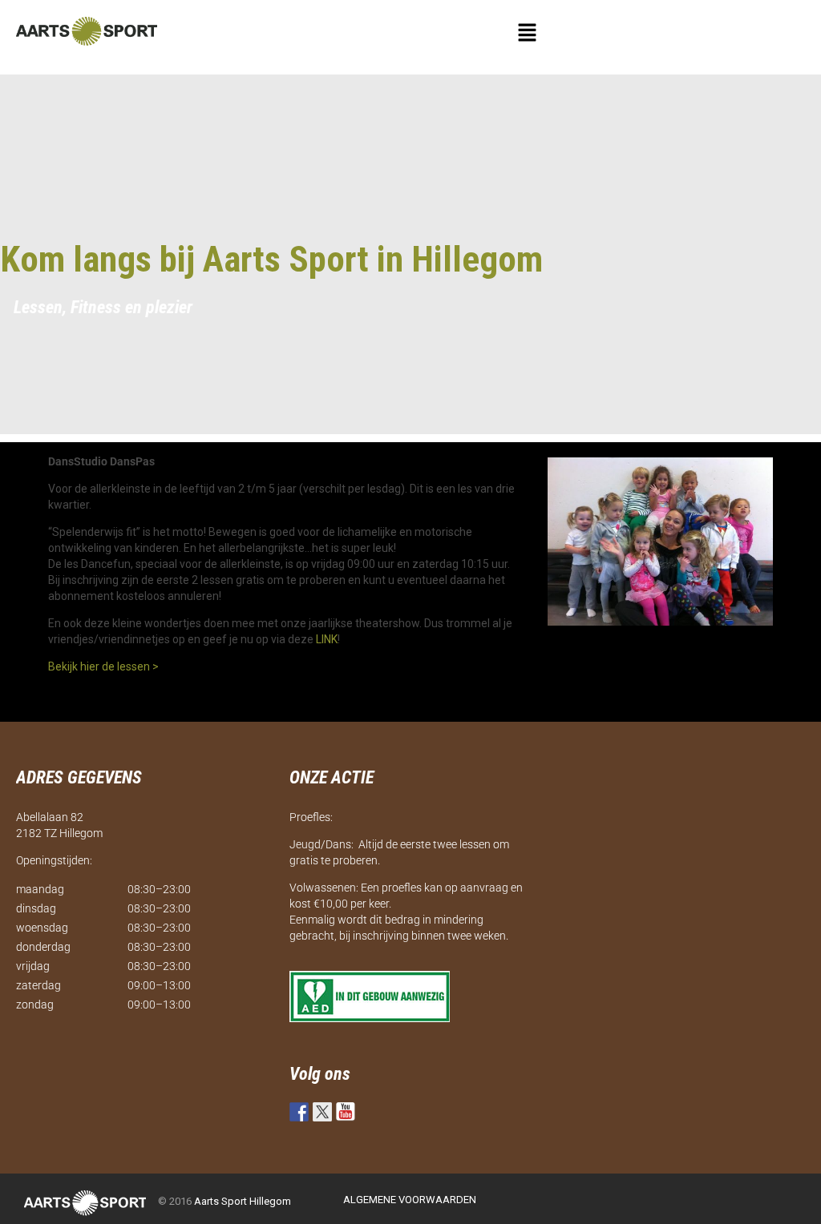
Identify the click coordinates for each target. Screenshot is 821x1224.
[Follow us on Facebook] (299, 1111)
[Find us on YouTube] (345, 1111)
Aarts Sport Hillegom (242, 1201)
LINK (327, 639)
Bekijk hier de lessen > (103, 666)
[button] (528, 33)
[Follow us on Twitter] (322, 1111)
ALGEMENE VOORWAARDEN (409, 1200)
